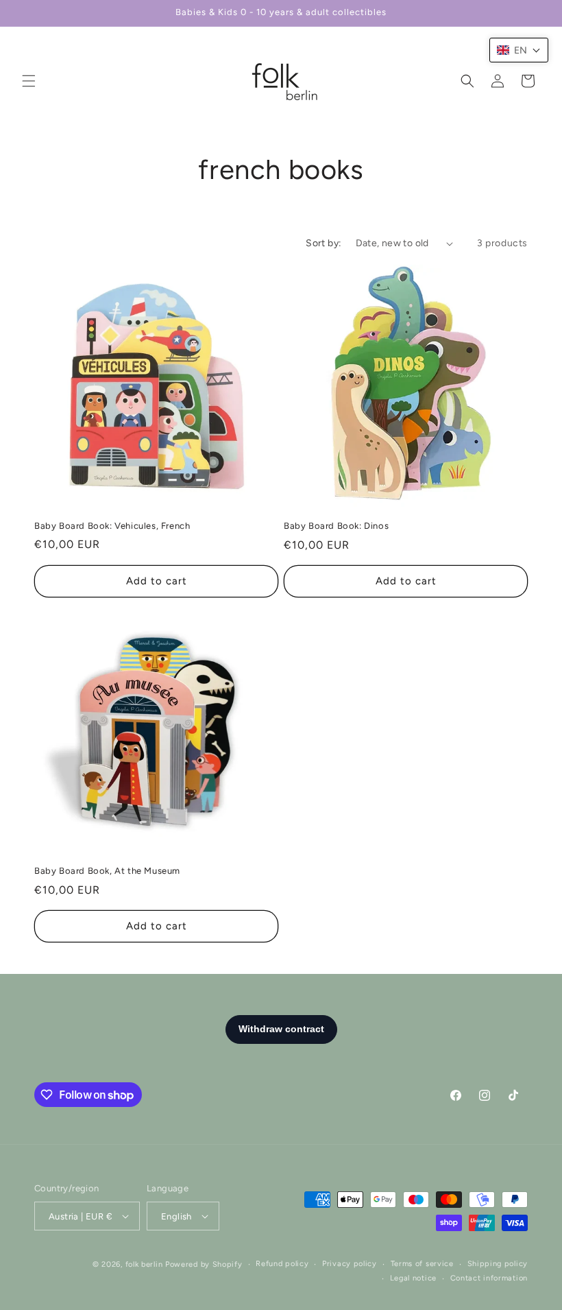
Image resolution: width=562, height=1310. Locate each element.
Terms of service (422, 1263)
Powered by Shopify (204, 1264)
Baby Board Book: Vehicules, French (112, 526)
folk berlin (144, 1264)
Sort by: (323, 243)
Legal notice (413, 1278)
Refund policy (282, 1263)
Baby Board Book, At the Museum (107, 871)
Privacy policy (349, 1263)
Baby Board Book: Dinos (336, 526)
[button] (29, 81)
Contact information (489, 1278)
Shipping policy (497, 1263)
